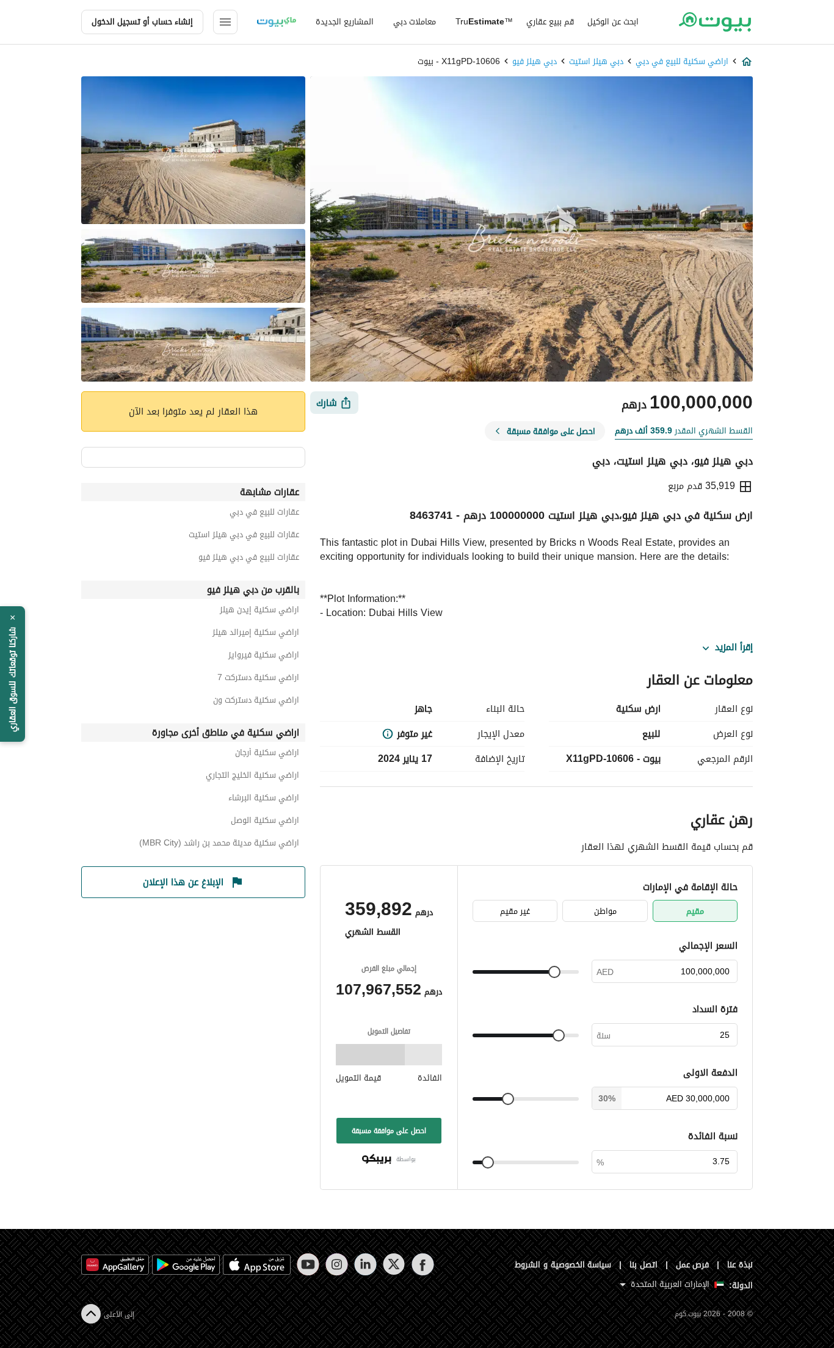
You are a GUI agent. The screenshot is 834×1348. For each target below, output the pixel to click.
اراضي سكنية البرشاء (263, 799)
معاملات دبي (414, 21)
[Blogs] (276, 22)
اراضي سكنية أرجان (267, 754)
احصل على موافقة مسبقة (389, 1130)
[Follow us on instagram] (336, 1264)
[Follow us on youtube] (308, 1264)
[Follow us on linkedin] (365, 1264)
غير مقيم (515, 911)
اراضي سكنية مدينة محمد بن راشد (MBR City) (219, 844)
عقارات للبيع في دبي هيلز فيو (248, 559)
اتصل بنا (643, 1264)
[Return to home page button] (714, 22)
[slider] (554, 972)
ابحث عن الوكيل (613, 21)
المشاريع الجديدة (345, 21)
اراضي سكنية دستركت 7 (258, 679)
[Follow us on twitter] (394, 1264)
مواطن (605, 911)
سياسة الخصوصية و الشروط (563, 1264)
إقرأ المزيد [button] (734, 647)
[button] (12, 674)
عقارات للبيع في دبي (264, 513)
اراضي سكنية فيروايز (263, 656)
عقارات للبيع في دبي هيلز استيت (244, 536)
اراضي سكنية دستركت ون (256, 701)
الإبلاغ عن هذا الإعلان (183, 882)
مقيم (695, 911)
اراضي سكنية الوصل (265, 822)
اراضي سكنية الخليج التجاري (252, 776)
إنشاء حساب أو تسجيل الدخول (142, 21)
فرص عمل (692, 1264)
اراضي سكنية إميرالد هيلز (255, 634)
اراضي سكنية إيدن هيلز (259, 611)
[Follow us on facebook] (423, 1264)
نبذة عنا (740, 1264)
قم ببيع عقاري (550, 21)
